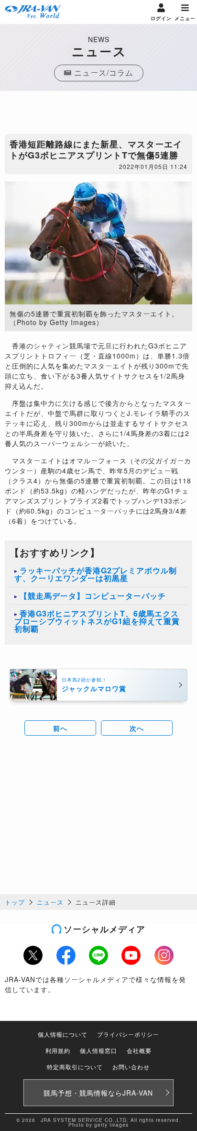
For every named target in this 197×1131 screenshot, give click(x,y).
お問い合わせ (131, 1067)
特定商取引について (75, 1067)
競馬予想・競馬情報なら (98, 1092)
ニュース (50, 902)
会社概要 (139, 1050)
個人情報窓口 (98, 1050)
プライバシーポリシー (128, 1034)
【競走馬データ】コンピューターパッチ (93, 595)
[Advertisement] (98, 115)
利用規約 (57, 1050)
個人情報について (63, 1034)
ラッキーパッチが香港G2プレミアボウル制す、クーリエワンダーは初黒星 (95, 574)
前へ (60, 728)
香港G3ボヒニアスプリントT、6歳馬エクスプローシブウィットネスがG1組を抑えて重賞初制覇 (97, 621)
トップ (15, 902)
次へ (137, 728)
